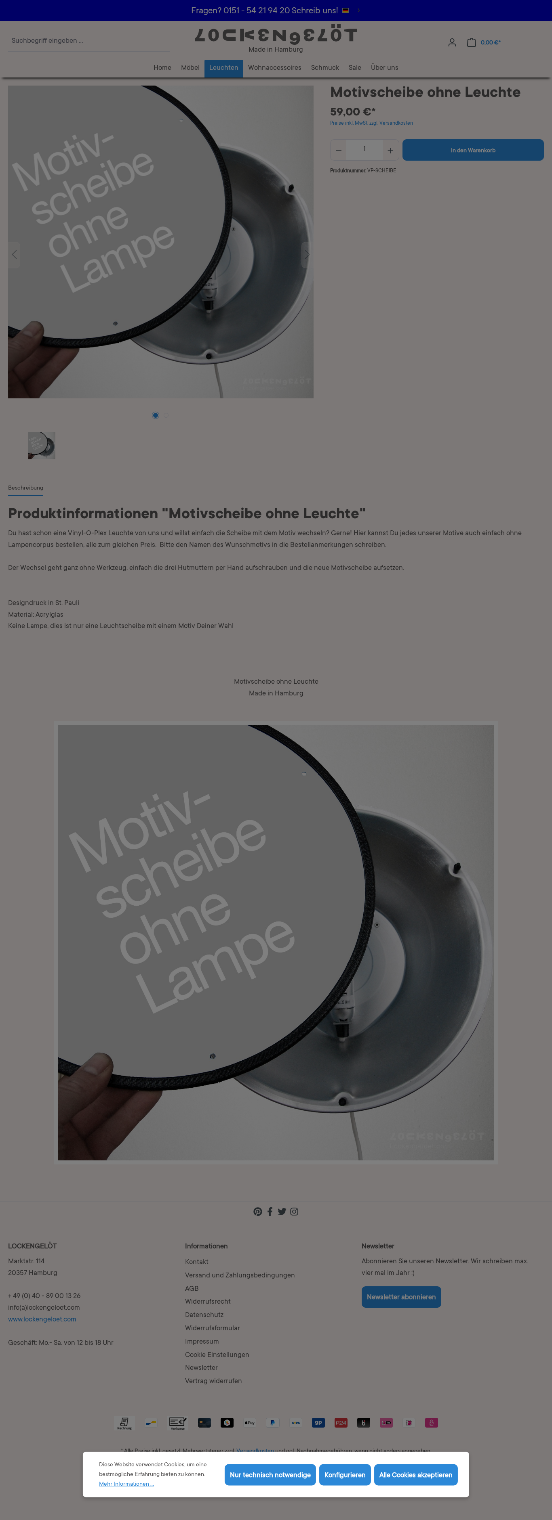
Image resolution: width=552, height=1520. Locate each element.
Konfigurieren (345, 1475)
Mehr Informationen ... (126, 1484)
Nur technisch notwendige (270, 1475)
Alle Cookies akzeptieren (416, 1475)
